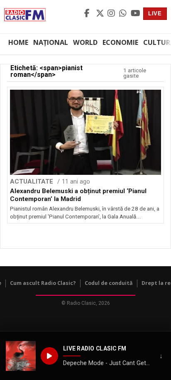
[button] (21, 356)
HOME (18, 42)
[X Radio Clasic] (100, 13)
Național (50, 42)
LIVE (155, 13)
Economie (120, 42)
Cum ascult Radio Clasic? (43, 283)
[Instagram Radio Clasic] (112, 13)
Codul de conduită (109, 283)
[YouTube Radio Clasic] (135, 13)
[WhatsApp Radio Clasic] (123, 13)
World (85, 42)
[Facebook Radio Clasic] (88, 13)
